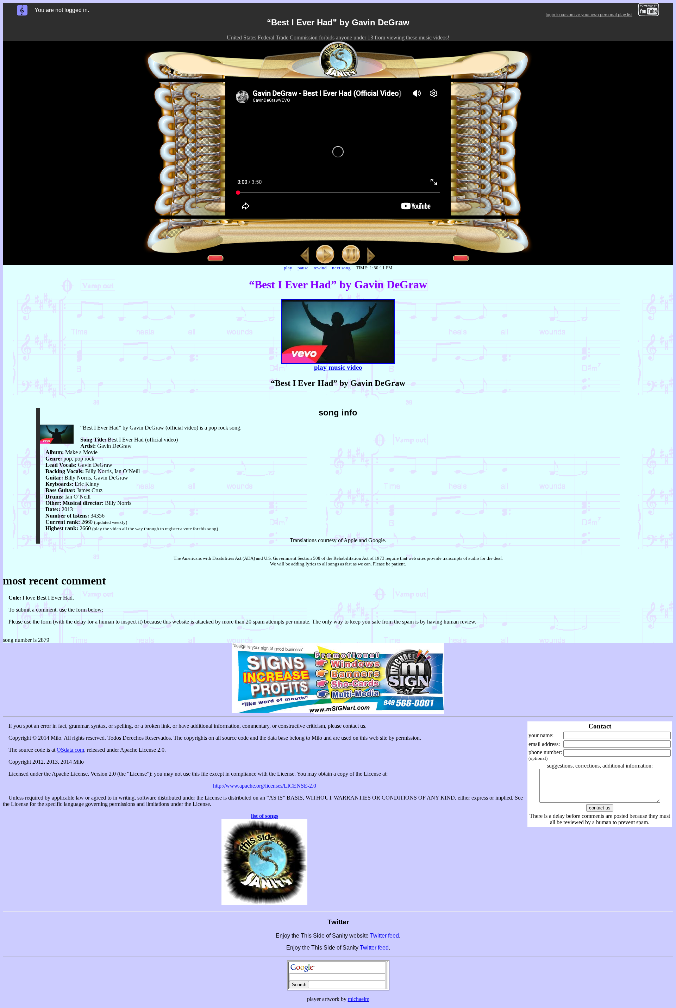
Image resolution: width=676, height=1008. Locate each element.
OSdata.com (70, 750)
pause (303, 267)
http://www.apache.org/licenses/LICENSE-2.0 (264, 786)
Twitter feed (384, 936)
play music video (338, 367)
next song (341, 267)
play (288, 267)
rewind (320, 267)
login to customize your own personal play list (589, 14)
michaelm (358, 999)
